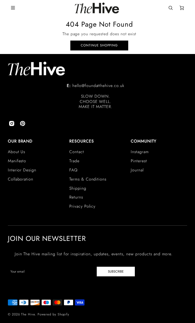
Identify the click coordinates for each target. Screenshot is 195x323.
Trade (74, 161)
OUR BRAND (20, 141)
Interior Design (22, 170)
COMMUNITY (143, 141)
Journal (137, 170)
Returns (76, 197)
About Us (16, 152)
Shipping (77, 188)
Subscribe (116, 271)
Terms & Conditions (87, 179)
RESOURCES (81, 141)
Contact (76, 152)
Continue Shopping (99, 45)
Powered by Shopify (53, 314)
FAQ (73, 170)
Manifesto (17, 161)
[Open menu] (13, 8)
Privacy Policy (82, 206)
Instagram (140, 152)
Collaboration (20, 179)
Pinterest (139, 161)
